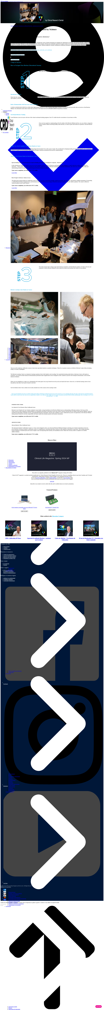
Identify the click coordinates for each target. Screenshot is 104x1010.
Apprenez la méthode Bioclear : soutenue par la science (30, 26)
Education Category (58, 516)
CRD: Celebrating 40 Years (13, 538)
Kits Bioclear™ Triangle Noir (52, 507)
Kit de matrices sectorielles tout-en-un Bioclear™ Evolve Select (24, 508)
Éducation (16, 26)
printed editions (52, 477)
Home (12, 26)
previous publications (40, 477)
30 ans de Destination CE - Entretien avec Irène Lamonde (91, 539)
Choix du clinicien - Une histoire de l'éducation (65, 539)
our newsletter (67, 477)
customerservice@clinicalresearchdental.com (13, 1)
